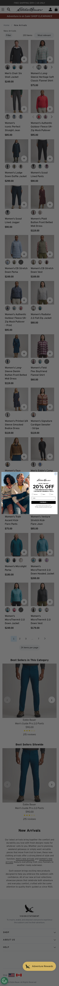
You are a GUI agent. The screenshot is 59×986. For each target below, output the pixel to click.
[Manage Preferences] (4, 980)
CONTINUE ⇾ (43, 502)
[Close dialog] (55, 473)
